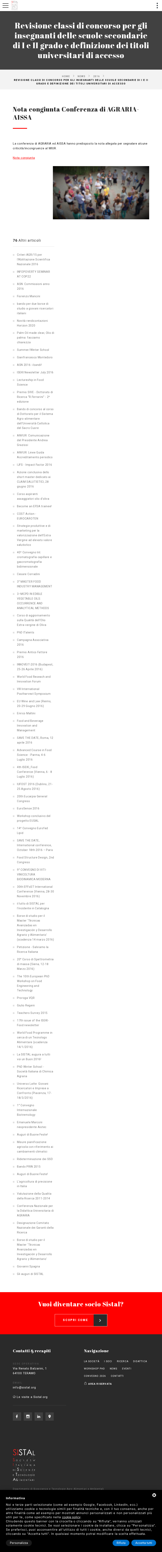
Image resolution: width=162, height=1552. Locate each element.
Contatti (117, 1376)
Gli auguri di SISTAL (30, 1274)
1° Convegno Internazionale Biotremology (27, 1110)
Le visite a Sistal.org (32, 1397)
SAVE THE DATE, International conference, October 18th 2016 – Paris (35, 845)
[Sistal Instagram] (28, 1416)
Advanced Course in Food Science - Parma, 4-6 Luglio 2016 (34, 755)
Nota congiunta (24, 158)
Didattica (140, 1361)
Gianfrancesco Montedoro (35, 357)
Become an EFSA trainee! (34, 506)
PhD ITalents (25, 632)
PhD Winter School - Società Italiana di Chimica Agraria (35, 1071)
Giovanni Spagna (28, 1266)
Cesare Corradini (28, 574)
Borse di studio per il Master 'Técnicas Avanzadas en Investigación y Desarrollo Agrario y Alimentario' (34, 1249)
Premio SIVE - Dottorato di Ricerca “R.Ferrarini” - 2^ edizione (35, 397)
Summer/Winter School (33, 349)
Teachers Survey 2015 (32, 1012)
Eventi (126, 1368)
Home (66, 76)
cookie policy (71, 1517)
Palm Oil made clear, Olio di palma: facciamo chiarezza (35, 337)
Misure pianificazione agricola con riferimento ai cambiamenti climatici (35, 1146)
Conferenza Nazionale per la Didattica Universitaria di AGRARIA (35, 1210)
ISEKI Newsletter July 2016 (35, 372)
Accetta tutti (143, 1543)
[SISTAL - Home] (14, 5)
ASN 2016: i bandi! (29, 364)
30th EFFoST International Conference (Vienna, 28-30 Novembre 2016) (35, 891)
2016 (96, 76)
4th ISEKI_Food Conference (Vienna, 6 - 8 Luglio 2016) (34, 772)
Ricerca (122, 1361)
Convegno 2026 (95, 1376)
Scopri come (75, 1320)
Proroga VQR (26, 997)
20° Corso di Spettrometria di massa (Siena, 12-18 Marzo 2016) (35, 964)
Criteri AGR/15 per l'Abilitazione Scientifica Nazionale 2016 (33, 259)
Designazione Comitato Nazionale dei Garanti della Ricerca (35, 1227)
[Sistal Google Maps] (49, 1416)
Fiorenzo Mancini (28, 296)
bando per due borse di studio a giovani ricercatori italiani (35, 308)
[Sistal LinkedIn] (39, 1416)
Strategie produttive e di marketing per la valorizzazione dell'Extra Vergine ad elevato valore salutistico (34, 535)
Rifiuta (121, 1543)
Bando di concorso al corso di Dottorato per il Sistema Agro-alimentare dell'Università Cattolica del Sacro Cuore (35, 419)
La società (91, 1361)
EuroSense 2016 (28, 808)
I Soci (108, 1361)
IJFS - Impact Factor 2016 (34, 464)
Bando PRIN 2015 (29, 1166)
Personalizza (19, 1543)
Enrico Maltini (26, 713)
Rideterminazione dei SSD (35, 1159)
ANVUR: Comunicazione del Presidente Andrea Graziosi (33, 440)
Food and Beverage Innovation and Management (30, 725)
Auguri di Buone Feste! (32, 1134)
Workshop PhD (94, 1368)
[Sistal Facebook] (17, 1416)
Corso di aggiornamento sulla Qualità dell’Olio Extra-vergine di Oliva (33, 620)
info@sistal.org (24, 1387)
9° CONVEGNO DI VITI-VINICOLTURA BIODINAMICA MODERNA (34, 874)
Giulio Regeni (26, 1005)
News (81, 76)
